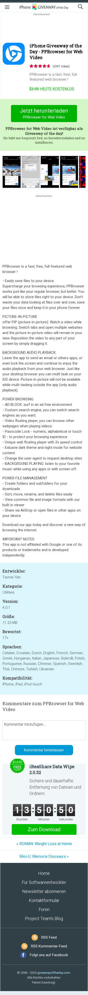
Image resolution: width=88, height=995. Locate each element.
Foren (44, 909)
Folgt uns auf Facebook (49, 955)
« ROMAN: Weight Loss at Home (44, 843)
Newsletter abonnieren (44, 891)
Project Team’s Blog (44, 918)
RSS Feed (49, 937)
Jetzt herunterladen (44, 113)
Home (44, 873)
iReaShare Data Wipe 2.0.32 (52, 769)
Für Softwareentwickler (44, 882)
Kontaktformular (44, 900)
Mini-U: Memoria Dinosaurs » (44, 856)
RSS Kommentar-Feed (49, 946)
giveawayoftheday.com (53, 972)
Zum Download (44, 829)
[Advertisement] (44, 28)
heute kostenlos (51, 89)
